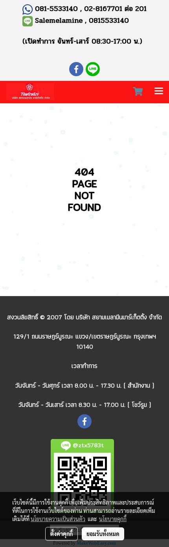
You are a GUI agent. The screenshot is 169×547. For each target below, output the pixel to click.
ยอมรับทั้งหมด (102, 533)
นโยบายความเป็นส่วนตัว (58, 518)
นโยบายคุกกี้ (113, 518)
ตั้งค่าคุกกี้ (61, 533)
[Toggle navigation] (158, 92)
